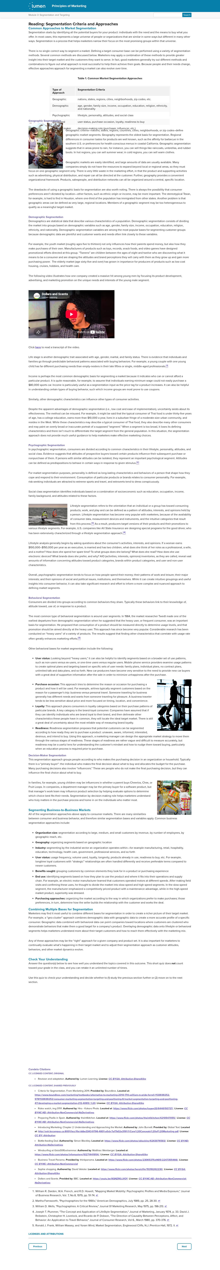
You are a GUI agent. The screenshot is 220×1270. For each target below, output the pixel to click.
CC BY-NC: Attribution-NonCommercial (56, 1163)
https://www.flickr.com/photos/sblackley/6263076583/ (135, 1140)
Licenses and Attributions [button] (46, 1234)
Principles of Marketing (69, 6)
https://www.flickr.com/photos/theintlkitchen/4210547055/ (142, 1117)
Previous (37, 1246)
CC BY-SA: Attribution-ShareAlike (127, 1078)
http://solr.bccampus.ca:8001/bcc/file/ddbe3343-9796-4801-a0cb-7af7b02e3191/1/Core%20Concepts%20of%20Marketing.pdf (108, 1131)
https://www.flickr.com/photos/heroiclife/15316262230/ (132, 1169)
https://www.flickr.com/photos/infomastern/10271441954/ (67, 1154)
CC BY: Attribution (45, 1135)
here (38, 347)
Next (184, 1246)
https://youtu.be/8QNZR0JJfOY (110, 1178)
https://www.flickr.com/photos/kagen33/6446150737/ (143, 1108)
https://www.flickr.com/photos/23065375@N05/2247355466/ (143, 1159)
